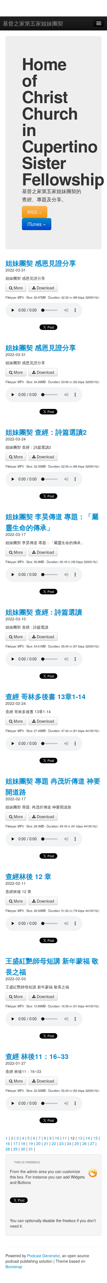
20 (38, 1143)
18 (23, 1143)
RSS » (34, 211)
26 (84, 1143)
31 (31, 1149)
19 (31, 1143)
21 (46, 1143)
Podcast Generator (43, 1255)
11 (65, 1138)
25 (77, 1143)
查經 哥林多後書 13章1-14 (45, 696)
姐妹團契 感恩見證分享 (40, 263)
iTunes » (36, 224)
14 (88, 1138)
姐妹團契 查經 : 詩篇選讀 (43, 612)
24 (69, 1143)
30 (23, 1149)
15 (95, 1138)
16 (7, 1143)
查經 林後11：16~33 (37, 1056)
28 (7, 1149)
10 (57, 1138)
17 (15, 1143)
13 (80, 1138)
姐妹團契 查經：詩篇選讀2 (46, 432)
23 (61, 1143)
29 (15, 1149)
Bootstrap (13, 1266)
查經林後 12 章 (28, 876)
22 (54, 1143)
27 (92, 1143)
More (18, 287)
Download (45, 287)
